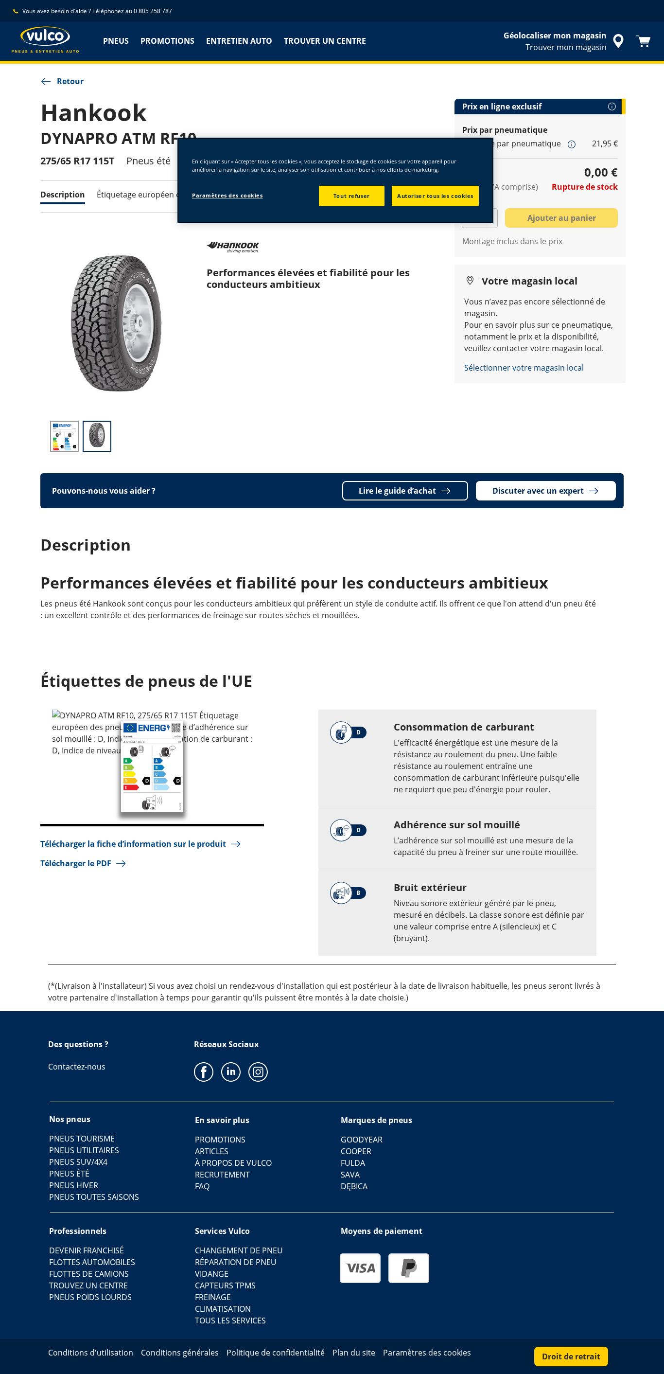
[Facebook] (203, 1071)
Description (62, 194)
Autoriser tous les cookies (435, 195)
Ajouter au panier (561, 218)
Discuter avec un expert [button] (538, 490)
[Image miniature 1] (64, 436)
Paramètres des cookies (227, 195)
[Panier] (643, 41)
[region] (335, 180)
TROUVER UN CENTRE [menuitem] (325, 41)
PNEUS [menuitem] (116, 41)
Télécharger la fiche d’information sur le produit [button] (133, 844)
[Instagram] (258, 1071)
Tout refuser (351, 195)
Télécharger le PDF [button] (75, 863)
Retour (70, 81)
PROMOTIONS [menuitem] (167, 41)
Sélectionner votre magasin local (524, 367)
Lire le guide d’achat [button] (397, 490)
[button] (571, 144)
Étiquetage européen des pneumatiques (171, 194)
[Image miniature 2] (97, 436)
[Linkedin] (231, 1071)
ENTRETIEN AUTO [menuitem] (239, 41)
